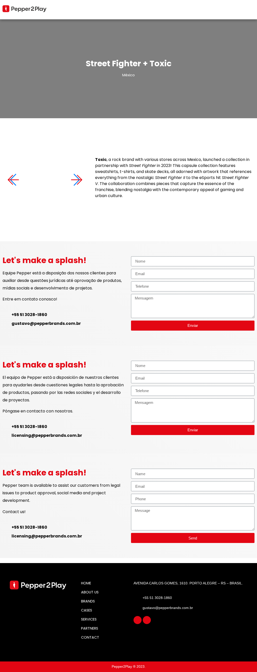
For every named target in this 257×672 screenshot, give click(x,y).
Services (89, 619)
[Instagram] (138, 620)
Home (86, 583)
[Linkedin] (147, 620)
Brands (88, 601)
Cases (86, 610)
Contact (90, 637)
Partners (89, 628)
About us (90, 592)
